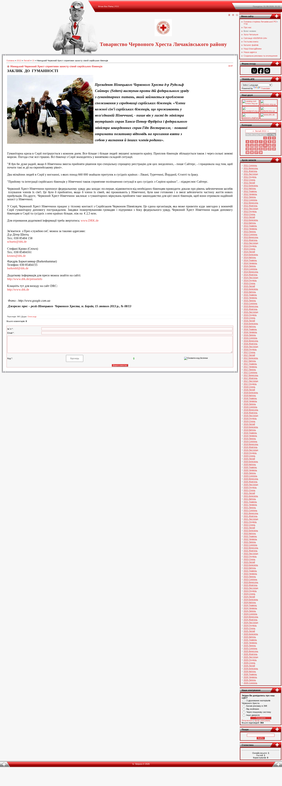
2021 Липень (250, 507)
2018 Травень (250, 398)
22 (265, 149)
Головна (10, 60)
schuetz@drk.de (17, 241)
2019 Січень (249, 421)
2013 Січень (249, 214)
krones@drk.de (16, 255)
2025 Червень (250, 642)
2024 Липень (250, 611)
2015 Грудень (250, 315)
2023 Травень (250, 571)
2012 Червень (250, 194)
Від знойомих (252, 709)
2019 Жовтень (250, 447)
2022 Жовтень (250, 550)
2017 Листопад (251, 381)
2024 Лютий (249, 596)
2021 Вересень (251, 513)
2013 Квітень (250, 223)
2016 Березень (251, 323)
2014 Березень (251, 254)
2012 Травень (250, 191)
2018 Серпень (250, 407)
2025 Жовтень (250, 654)
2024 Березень (251, 599)
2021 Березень (251, 496)
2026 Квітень (250, 671)
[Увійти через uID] (254, 71)
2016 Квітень (250, 326)
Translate (265, 88)
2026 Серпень (250, 683)
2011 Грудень (250, 177)
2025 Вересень (251, 651)
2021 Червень (250, 504)
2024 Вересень (251, 617)
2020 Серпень (250, 476)
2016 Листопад (251, 346)
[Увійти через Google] (267, 71)
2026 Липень (250, 680)
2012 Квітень (250, 188)
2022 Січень (249, 525)
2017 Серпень (250, 372)
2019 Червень (250, 435)
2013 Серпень (250, 234)
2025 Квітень (250, 637)
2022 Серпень (250, 545)
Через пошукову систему (258, 712)
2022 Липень (250, 542)
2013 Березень (251, 220)
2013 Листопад (251, 243)
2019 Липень (250, 438)
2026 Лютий (249, 665)
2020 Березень (251, 461)
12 (252, 145)
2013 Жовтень (250, 240)
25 (247, 152)
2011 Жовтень (250, 171)
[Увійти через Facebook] (261, 71)
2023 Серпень (250, 579)
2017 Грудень (250, 384)
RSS (117, 6)
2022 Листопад (251, 553)
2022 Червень (250, 539)
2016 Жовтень (250, 343)
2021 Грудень (250, 522)
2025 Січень (249, 628)
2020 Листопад (251, 484)
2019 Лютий (249, 424)
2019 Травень (250, 433)
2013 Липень (250, 231)
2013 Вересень (251, 237)
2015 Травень (250, 295)
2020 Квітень (250, 464)
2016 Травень (250, 329)
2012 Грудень (250, 211)
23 (269, 149)
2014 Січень (249, 249)
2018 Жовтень (250, 412)
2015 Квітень (250, 292)
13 (256, 145)
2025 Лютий (249, 631)
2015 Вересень (251, 306)
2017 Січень (249, 352)
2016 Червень (250, 332)
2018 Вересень (251, 410)
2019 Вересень (251, 444)
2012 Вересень (251, 203)
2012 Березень (251, 185)
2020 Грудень (250, 487)
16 (269, 145)
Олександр (32, 317)
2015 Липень (250, 300)
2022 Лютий (249, 527)
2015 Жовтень (250, 309)
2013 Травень (250, 226)
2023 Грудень (250, 591)
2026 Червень (250, 677)
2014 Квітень (250, 257)
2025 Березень (251, 634)
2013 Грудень (250, 246)
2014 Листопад (251, 277)
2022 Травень (250, 536)
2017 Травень (250, 364)
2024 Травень (250, 605)
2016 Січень (249, 318)
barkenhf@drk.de (17, 268)
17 (274, 145)
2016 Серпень (250, 338)
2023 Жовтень (250, 585)
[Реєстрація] (233, 15)
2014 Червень (250, 263)
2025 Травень (250, 640)
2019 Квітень (250, 430)
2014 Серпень (250, 269)
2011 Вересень (251, 168)
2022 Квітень (250, 533)
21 (261, 149)
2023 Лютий (249, 562)
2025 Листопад (251, 657)
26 (252, 152)
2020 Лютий (249, 458)
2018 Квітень (250, 395)
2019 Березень (251, 427)
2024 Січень (249, 594)
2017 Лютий (249, 355)
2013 (19, 60)
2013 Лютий (249, 217)
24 (274, 149)
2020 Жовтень (250, 481)
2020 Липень (250, 473)
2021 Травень (250, 502)
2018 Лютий (249, 389)
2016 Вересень (251, 341)
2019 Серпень (250, 441)
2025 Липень (250, 645)
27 (256, 152)
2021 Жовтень (250, 516)
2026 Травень (250, 674)
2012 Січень (249, 180)
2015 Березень (251, 289)
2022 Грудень (250, 556)
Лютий (27, 60)
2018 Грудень (250, 418)
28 (261, 152)
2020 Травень (250, 467)
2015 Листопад (251, 312)
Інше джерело (253, 715)
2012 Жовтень (250, 206)
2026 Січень (249, 663)
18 (247, 149)
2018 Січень (249, 387)
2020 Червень (250, 470)
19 (252, 149)
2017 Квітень (250, 361)
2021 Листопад (251, 519)
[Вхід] (237, 15)
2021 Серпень (250, 510)
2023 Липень (250, 576)
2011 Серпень (250, 165)
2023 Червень (250, 573)
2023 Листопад (251, 588)
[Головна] (229, 15)
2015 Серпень (250, 303)
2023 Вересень (251, 582)
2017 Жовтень (250, 378)
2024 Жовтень (250, 619)
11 (247, 145)
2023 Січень (249, 559)
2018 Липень (250, 404)
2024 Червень (250, 608)
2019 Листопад (251, 450)
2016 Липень (250, 335)
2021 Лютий (249, 493)
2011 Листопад (251, 174)
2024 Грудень (250, 625)
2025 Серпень (250, 648)
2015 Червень (250, 297)
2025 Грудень (250, 660)
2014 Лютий (249, 252)
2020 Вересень (251, 479)
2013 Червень (250, 229)
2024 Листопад (251, 622)
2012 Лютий (249, 183)
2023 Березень (251, 565)
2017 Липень (250, 369)
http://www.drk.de (18, 289)
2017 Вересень (251, 375)
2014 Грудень (250, 280)
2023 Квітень (250, 568)
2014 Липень (250, 266)
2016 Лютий (249, 320)
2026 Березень (251, 668)
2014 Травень (250, 260)
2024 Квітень (250, 602)
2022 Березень (251, 530)
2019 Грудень (250, 453)
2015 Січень (249, 283)
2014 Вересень (251, 272)
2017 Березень (251, 358)
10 (274, 141)
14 (261, 145)
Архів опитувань (262, 720)
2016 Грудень (250, 349)
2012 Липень (250, 197)
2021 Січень (249, 490)
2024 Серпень (250, 614)
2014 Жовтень (250, 274)
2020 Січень (249, 456)
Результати (247, 720)
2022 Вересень (251, 548)
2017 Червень (250, 366)
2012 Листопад (251, 208)
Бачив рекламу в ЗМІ (256, 706)
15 (33, 60)
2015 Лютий (249, 286)
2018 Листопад (251, 415)
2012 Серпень (250, 200)
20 (256, 149)
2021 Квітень (250, 499)
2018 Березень (251, 392)
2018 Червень (250, 401)
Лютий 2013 (260, 131)
